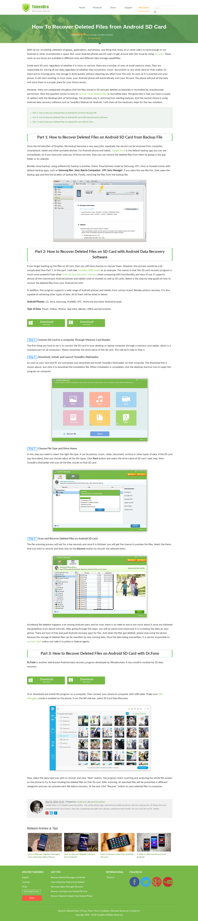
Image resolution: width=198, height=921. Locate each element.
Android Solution (98, 802)
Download (46, 323)
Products (97, 7)
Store (113, 7)
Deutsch (110, 878)
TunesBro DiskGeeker (89, 270)
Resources (144, 7)
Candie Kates (85, 35)
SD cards (159, 54)
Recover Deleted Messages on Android (68, 878)
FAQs (24, 887)
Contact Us (135, 911)
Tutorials (26, 882)
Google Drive (118, 150)
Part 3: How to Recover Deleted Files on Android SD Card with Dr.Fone (63, 122)
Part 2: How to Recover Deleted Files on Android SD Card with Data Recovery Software (70, 117)
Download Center (31, 892)
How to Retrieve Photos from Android (67, 882)
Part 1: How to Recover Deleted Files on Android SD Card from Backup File (65, 113)
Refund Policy (73, 911)
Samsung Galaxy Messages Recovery (67, 887)
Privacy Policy (87, 911)
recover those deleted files (93, 94)
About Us (62, 911)
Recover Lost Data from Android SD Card (69, 892)
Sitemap (114, 911)
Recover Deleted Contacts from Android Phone (71, 896)
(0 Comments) (94, 38)
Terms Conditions (102, 911)
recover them (34, 641)
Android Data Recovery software (79, 274)
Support (128, 7)
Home (82, 7)
